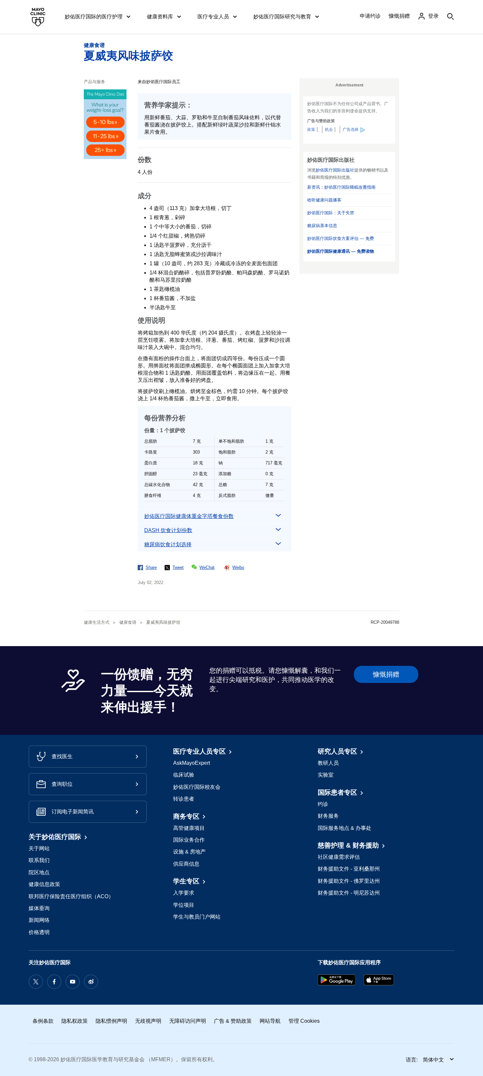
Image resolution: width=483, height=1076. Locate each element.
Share (151, 567)
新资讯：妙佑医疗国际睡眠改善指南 (341, 187)
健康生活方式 (96, 622)
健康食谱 (94, 45)
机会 (329, 129)
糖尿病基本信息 (322, 225)
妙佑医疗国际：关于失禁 (330, 212)
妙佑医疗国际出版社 (335, 170)
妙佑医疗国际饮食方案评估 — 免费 (340, 238)
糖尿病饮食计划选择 (168, 544)
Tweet (178, 567)
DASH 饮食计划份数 (168, 530)
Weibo (238, 567)
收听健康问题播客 (324, 200)
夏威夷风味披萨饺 (128, 55)
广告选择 (350, 129)
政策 (311, 129)
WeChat (207, 567)
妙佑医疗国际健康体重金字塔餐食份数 (189, 516)
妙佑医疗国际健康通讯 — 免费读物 (340, 251)
